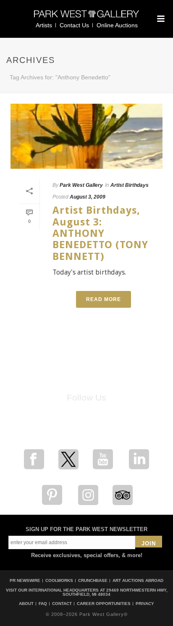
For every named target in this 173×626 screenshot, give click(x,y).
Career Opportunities (104, 604)
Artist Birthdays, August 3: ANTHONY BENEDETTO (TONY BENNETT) (100, 233)
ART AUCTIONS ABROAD (138, 580)
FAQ (43, 604)
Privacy (145, 604)
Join (149, 543)
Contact (62, 604)
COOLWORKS (59, 580)
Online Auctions (117, 25)
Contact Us (74, 25)
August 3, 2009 (87, 197)
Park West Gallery (81, 185)
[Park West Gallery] (86, 17)
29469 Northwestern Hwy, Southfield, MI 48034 (115, 592)
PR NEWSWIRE (25, 580)
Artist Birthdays (129, 185)
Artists (44, 25)
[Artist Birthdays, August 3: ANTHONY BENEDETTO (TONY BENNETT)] (86, 136)
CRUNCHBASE (92, 580)
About (26, 604)
